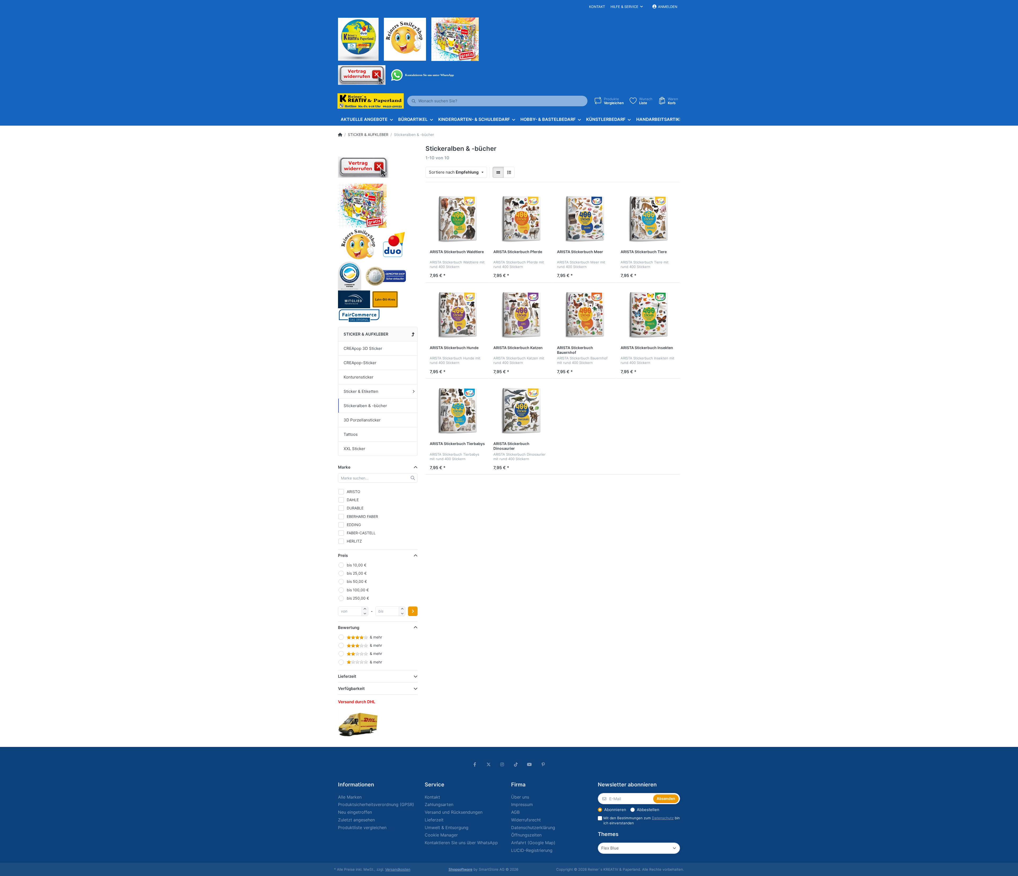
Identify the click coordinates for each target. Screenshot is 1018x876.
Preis (343, 555)
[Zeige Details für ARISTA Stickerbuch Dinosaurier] (521, 410)
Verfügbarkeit (351, 688)
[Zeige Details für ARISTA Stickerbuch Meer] (584, 218)
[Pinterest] (543, 764)
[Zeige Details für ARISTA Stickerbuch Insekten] (648, 314)
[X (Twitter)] (488, 764)
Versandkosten (397, 869)
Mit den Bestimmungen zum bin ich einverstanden (641, 820)
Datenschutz (663, 818)
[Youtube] (530, 764)
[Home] (340, 134)
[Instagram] (502, 764)
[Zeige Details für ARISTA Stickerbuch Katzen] (521, 314)
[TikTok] (516, 764)
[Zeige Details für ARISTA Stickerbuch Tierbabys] (457, 410)
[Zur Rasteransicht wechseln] (498, 172)
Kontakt (597, 7)
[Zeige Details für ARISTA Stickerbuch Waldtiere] (457, 218)
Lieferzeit (347, 676)
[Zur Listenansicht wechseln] (509, 172)
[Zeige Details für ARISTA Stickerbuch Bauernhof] (584, 314)
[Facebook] (475, 764)
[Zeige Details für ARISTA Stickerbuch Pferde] (521, 218)
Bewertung (348, 627)
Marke (344, 467)
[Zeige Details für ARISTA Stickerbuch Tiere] (648, 218)
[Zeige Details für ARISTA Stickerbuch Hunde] (457, 314)
